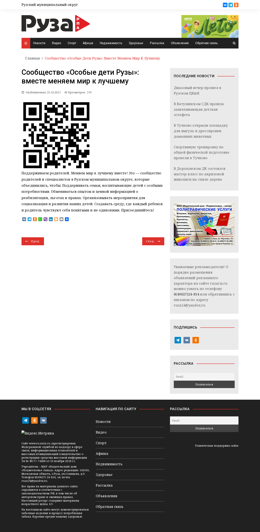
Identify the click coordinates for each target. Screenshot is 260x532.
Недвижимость (111, 43)
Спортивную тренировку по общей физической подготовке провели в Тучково (201, 152)
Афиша (88, 43)
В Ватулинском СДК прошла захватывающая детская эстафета (199, 109)
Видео (56, 43)
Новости (39, 43)
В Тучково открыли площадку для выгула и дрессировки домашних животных (201, 131)
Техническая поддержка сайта (216, 445)
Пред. (35, 241)
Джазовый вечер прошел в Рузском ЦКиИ (197, 90)
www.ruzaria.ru (39, 443)
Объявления (180, 43)
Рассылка (157, 43)
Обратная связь (206, 43)
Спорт (72, 43)
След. (150, 241)
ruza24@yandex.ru (189, 305)
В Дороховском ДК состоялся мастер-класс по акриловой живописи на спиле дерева (199, 174)
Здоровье (136, 43)
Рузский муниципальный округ (50, 4)
